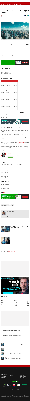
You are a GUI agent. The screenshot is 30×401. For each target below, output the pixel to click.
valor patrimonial (21, 142)
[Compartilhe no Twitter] (25, 15)
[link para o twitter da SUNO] (14, 389)
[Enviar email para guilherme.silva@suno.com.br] (7, 216)
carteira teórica (15, 127)
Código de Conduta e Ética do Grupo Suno (4, 374)
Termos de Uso (3, 377)
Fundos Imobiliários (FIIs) (5, 205)
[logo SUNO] (14, 0)
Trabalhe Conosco (23, 376)
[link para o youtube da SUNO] (18, 389)
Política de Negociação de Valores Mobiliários (4, 376)
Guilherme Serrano (11, 211)
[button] (3, 3)
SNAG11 (5, 4)
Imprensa (21, 373)
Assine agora (15, 381)
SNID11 (10, 4)
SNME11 (15, 4)
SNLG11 (20, 4)
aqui (4, 192)
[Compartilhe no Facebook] (24, 15)
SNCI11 (17, 4)
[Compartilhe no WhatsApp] (27, 15)
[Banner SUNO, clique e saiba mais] (15, 42)
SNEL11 (7, 4)
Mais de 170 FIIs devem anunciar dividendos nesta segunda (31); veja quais (19, 227)
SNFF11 (12, 4)
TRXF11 (12, 205)
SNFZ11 (2, 4)
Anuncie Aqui (22, 374)
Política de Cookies (3, 373)
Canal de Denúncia (23, 375)
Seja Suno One (12, 373)
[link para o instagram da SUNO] (16, 389)
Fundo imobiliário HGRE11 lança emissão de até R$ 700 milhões (19, 238)
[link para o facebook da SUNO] (12, 389)
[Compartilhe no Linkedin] (28, 15)
